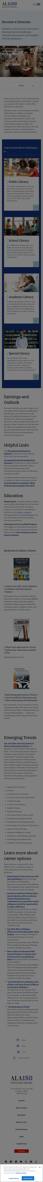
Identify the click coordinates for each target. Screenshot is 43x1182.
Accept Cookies (28, 1178)
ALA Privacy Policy (20, 1173)
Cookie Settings (14, 1178)
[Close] (40, 1167)
